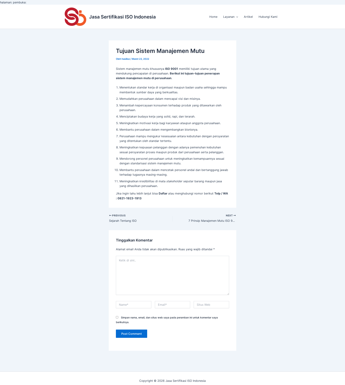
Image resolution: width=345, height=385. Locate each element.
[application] (236, 17)
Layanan (228, 16)
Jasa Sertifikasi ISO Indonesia (122, 17)
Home (213, 16)
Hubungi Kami (268, 16)
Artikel (248, 16)
